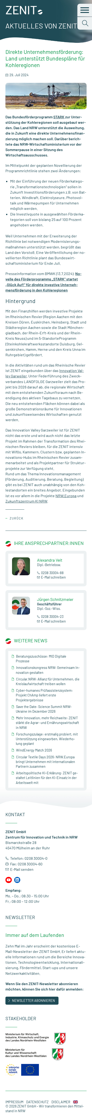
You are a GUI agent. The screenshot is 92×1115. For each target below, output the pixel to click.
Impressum (14, 1102)
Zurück (17, 518)
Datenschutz (37, 1102)
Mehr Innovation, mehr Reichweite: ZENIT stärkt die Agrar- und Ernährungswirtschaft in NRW (47, 722)
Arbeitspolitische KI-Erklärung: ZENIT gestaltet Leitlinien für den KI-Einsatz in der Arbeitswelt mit (47, 777)
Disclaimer (60, 1102)
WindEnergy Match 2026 (34, 750)
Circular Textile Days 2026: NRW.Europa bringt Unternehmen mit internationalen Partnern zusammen (45, 761)
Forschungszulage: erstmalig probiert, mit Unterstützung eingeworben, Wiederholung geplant (47, 739)
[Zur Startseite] (24, 13)
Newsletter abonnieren (33, 1001)
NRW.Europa (65, 495)
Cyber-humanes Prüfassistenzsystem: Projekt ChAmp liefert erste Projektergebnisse (44, 695)
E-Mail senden (21, 869)
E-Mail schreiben (53, 577)
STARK (58, 117)
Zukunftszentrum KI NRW (26, 501)
